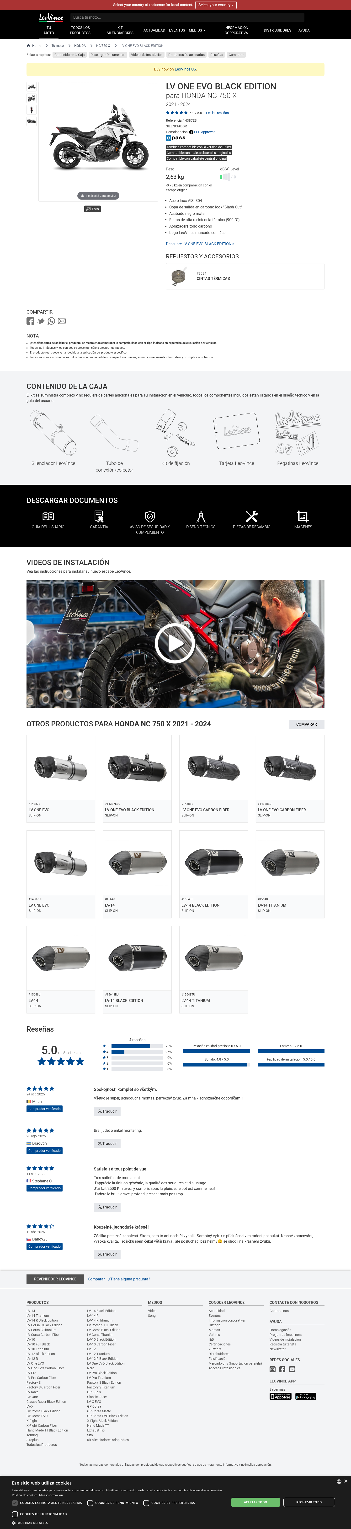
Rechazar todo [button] (309, 1502)
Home (36, 46)
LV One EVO (35, 1363)
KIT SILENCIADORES (120, 30)
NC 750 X (103, 46)
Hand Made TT (98, 1425)
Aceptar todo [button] (255, 1502)
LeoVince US (185, 69)
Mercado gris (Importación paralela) (235, 1363)
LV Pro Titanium (99, 1378)
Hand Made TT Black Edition (47, 1430)
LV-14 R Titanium (99, 1320)
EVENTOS (177, 30)
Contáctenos (279, 1311)
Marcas (214, 1330)
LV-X (30, 1406)
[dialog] (175, 1502)
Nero (90, 1368)
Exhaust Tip (96, 1430)
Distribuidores (219, 1354)
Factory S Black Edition (104, 1382)
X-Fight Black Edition (102, 1421)
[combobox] (339, 1481)
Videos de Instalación (147, 55)
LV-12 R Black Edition (102, 1358)
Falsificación (218, 1358)
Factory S (34, 1382)
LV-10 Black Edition (101, 1339)
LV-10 (31, 1339)
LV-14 (31, 1311)
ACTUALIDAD (154, 30)
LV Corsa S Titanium (41, 1330)
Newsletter (278, 1349)
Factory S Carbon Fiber (43, 1387)
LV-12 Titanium (98, 1354)
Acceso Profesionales (224, 1368)
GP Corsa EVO (37, 1416)
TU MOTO (49, 30)
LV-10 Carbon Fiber (101, 1344)
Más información (51, 1495)
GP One (32, 1397)
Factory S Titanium (101, 1387)
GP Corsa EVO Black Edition (107, 1416)
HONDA (80, 46)
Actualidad (217, 1311)
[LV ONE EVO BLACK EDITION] (32, 87)
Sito (90, 1435)
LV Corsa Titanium (100, 1335)
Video (152, 1311)
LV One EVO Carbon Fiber (45, 1368)
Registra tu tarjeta (283, 1344)
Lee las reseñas (217, 113)
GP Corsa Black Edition (43, 1411)
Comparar (236, 55)
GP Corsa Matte (99, 1411)
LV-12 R (32, 1358)
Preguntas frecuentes (286, 1335)
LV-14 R (93, 1315)
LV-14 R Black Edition (42, 1320)
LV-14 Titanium (38, 1315)
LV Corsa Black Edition (103, 1330)
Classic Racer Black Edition (46, 1402)
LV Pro (31, 1373)
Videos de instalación (285, 1339)
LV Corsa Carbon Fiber (43, 1335)
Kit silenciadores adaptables (108, 1440)
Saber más (277, 1389)
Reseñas (216, 55)
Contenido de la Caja (69, 55)
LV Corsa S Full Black (102, 1325)
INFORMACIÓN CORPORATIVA (236, 30)
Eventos (215, 1315)
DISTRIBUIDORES (277, 30)
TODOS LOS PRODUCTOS (80, 30)
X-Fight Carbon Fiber (42, 1425)
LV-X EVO (94, 1402)
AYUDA (304, 30)
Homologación (280, 1330)
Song (152, 1315)
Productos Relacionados (186, 55)
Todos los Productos (42, 1445)
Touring (32, 1435)
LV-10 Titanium (38, 1349)
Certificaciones (220, 1344)
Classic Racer (97, 1397)
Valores (214, 1335)
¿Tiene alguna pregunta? (129, 1279)
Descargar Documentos (107, 55)
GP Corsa (94, 1406)
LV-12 (91, 1349)
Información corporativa (227, 1320)
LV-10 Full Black (38, 1344)
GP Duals (94, 1392)
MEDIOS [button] (196, 30)
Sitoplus (32, 1440)
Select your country (215, 5)
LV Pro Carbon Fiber (41, 1378)
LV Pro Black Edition (102, 1373)
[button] (117, 1522)
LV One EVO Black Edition (106, 1363)
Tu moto (58, 46)
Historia (214, 1325)
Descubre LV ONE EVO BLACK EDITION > (200, 244)
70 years (215, 1349)
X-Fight (32, 1421)
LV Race (32, 1392)
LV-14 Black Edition (101, 1311)
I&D (211, 1339)
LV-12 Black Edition (41, 1354)
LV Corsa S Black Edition (44, 1325)
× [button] (345, 1481)
